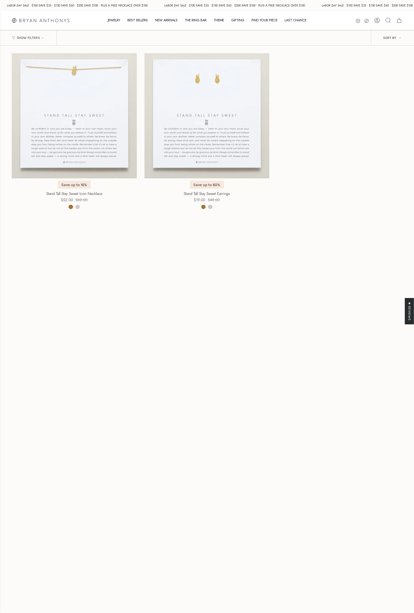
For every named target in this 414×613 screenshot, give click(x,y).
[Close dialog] (296, 248)
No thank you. (160, 334)
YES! (160, 315)
